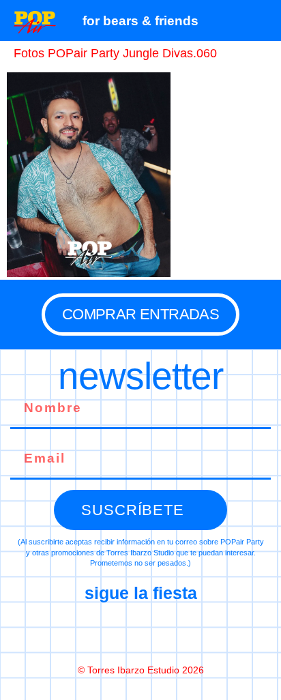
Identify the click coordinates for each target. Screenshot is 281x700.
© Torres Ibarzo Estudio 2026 (141, 670)
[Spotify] (197, 632)
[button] (263, 20)
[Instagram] (140, 632)
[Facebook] (83, 632)
